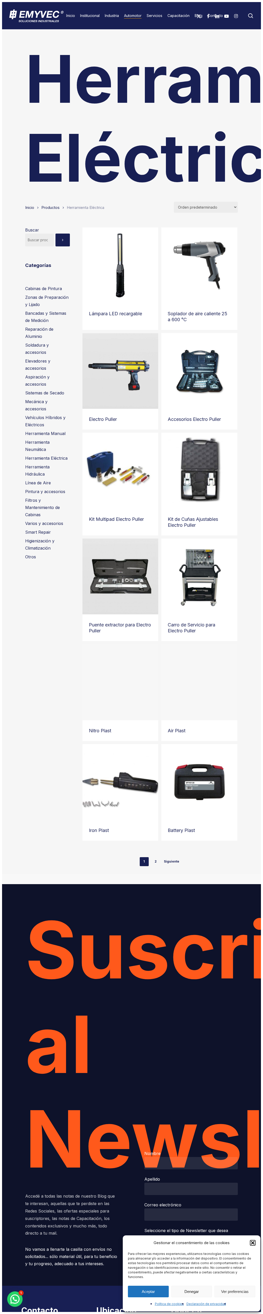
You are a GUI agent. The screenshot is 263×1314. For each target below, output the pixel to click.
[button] (252, 1242)
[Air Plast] (199, 682)
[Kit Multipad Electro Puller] (120, 470)
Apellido (152, 1179)
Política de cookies (169, 1304)
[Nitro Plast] (120, 682)
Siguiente (171, 861)
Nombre (152, 1153)
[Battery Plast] (199, 782)
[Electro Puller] (120, 371)
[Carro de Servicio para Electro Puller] (199, 576)
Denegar (191, 1291)
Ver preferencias (235, 1291)
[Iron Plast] (120, 782)
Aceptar (148, 1291)
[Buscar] (62, 240)
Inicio (29, 207)
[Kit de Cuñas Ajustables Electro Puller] (199, 470)
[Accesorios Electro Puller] (199, 371)
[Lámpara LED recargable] (120, 265)
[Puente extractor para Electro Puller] (120, 576)
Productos (50, 207)
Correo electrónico (162, 1204)
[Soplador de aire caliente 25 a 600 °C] (199, 265)
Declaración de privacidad (206, 1304)
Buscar (32, 230)
